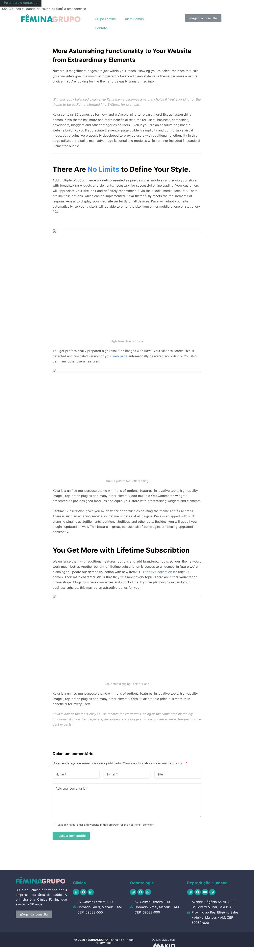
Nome (61, 774)
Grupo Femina (105, 19)
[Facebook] (83, 892)
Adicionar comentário (72, 788)
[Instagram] (76, 892)
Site (160, 774)
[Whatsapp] (91, 892)
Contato (101, 28)
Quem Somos (134, 19)
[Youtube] (205, 892)
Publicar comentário (71, 836)
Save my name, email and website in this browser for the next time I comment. (106, 824)
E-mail (112, 774)
